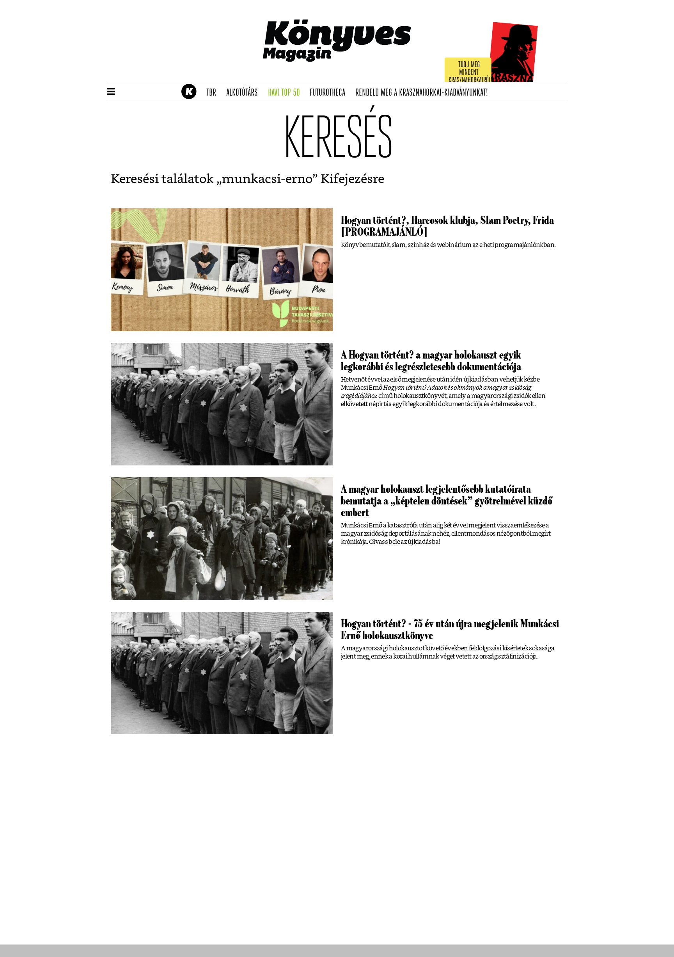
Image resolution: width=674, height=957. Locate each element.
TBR (213, 92)
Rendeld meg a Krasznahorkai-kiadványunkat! (424, 92)
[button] (111, 92)
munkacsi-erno (267, 179)
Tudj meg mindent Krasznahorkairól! (470, 73)
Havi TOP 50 (286, 92)
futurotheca (330, 92)
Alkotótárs (244, 92)
